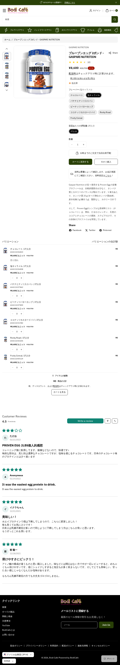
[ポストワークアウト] (57, 30)
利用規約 (54, 645)
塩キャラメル (94, 95)
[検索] (115, 19)
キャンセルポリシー (100, 645)
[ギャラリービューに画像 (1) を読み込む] (7, 56)
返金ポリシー (16, 645)
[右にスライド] (7, 90)
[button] (4, 10)
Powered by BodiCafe (69, 657)
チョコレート (78, 96)
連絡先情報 (83, 645)
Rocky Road (105, 112)
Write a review (85, 420)
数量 (71, 139)
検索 (4, 607)
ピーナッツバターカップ (82, 106)
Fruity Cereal (77, 118)
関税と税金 (7, 616)
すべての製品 (8, 611)
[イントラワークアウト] (29, 30)
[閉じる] (116, 2)
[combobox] (60, 19)
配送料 (72, 73)
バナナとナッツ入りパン (82, 101)
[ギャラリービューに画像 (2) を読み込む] (7, 66)
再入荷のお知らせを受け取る (82, 78)
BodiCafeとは (8, 630)
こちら (108, 175)
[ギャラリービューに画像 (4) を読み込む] (7, 86)
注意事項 (6, 621)
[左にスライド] (7, 49)
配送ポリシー (68, 645)
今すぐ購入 (106, 162)
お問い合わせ (8, 634)
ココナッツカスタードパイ (83, 112)
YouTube (6, 625)
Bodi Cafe (53, 657)
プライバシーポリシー (36, 645)
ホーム (7, 39)
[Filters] (108, 420)
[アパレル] (82, 30)
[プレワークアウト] (6, 30)
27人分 (74, 131)
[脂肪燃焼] (99, 30)
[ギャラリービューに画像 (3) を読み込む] (7, 76)
